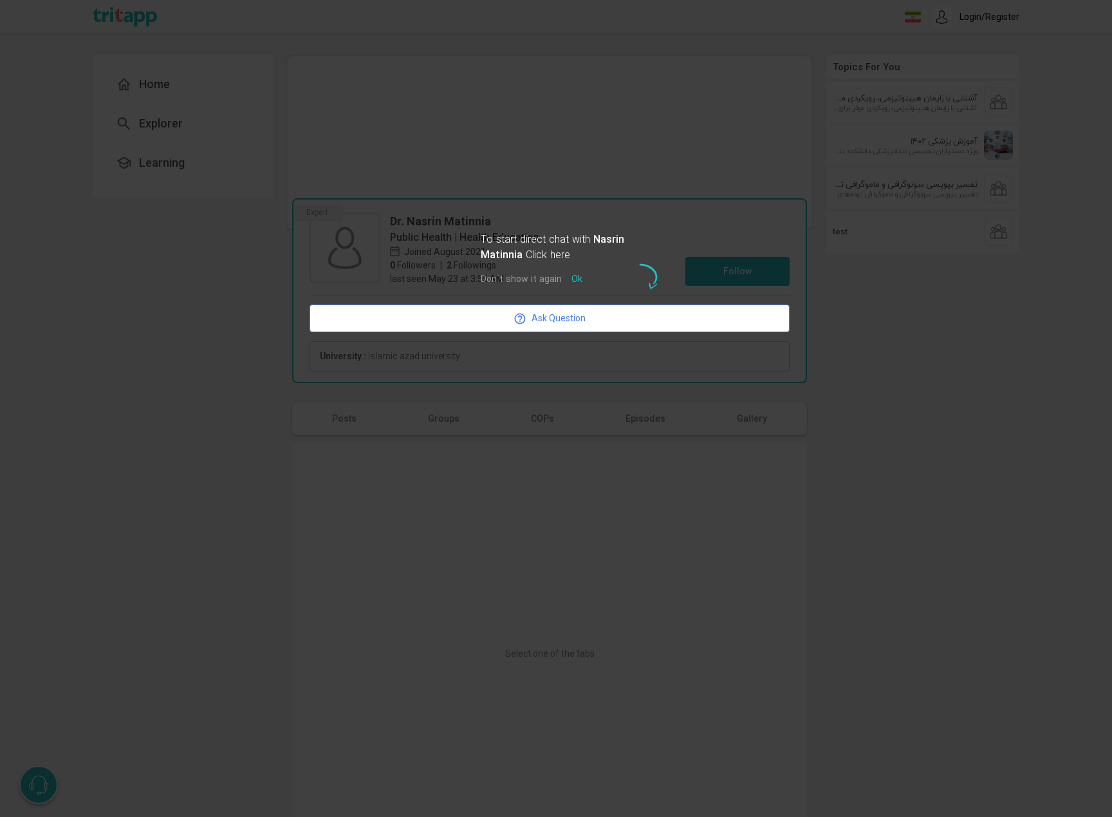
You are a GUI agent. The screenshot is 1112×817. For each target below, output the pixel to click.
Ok (576, 280)
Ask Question (559, 318)
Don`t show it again (521, 280)
